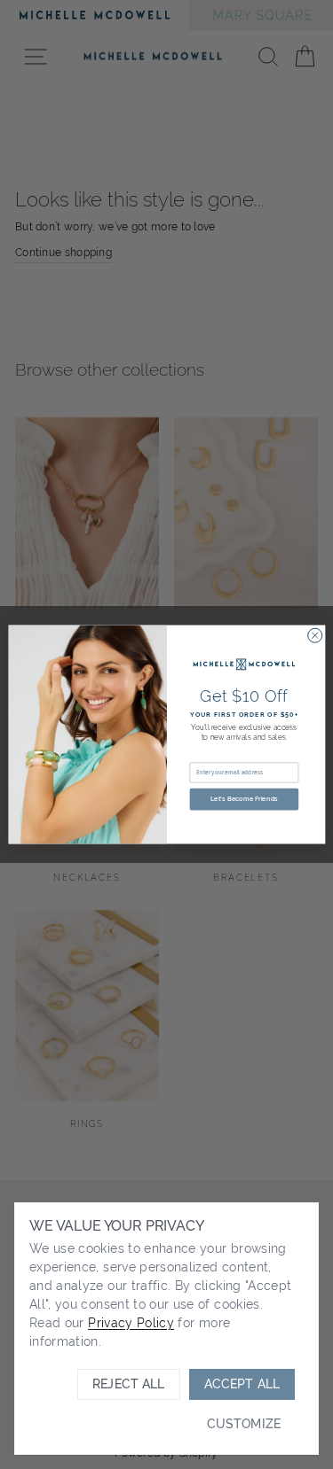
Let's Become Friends (243, 800)
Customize (244, 1424)
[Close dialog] (314, 635)
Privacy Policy (131, 1323)
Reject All (128, 1384)
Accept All (242, 1384)
